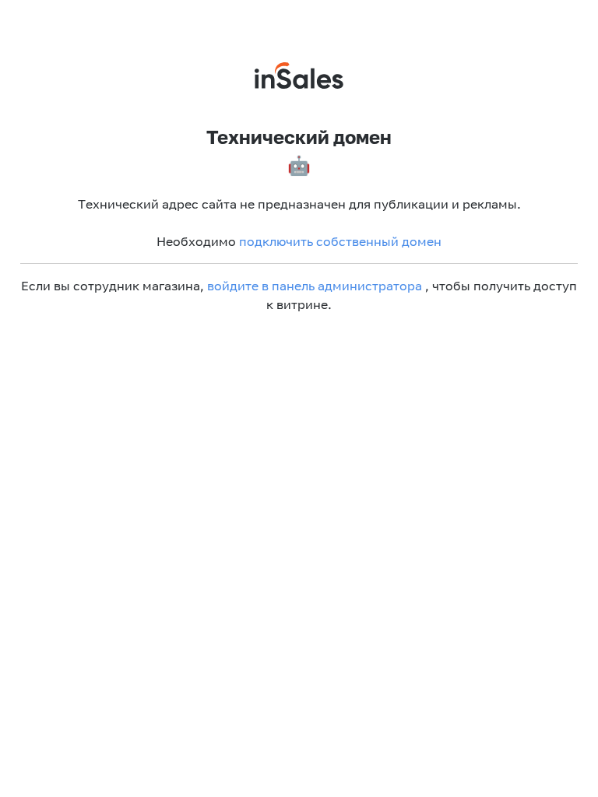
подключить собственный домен (340, 241)
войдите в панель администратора (314, 286)
